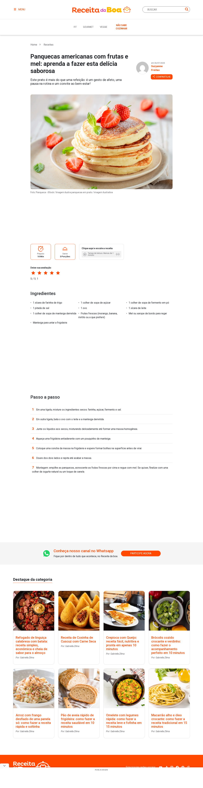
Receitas (48, 44)
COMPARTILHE (163, 77)
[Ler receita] (85, 254)
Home (33, 44)
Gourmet (88, 27)
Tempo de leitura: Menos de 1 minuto (101, 254)
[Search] (186, 9)
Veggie (103, 27)
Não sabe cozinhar (121, 27)
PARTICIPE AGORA (140, 553)
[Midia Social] (160, 767)
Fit (75, 27)
